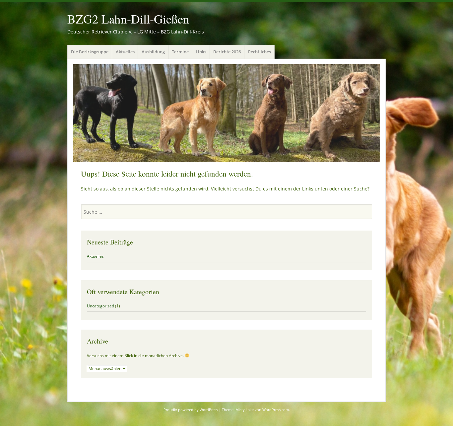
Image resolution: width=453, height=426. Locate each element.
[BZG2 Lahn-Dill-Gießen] (226, 113)
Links (201, 52)
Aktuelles (125, 52)
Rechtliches (259, 52)
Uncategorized (100, 306)
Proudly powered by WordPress (190, 409)
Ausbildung (153, 52)
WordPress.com (275, 409)
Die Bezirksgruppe (89, 52)
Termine (180, 52)
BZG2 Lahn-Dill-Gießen (128, 19)
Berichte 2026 (227, 52)
